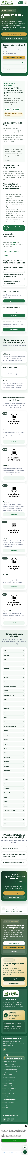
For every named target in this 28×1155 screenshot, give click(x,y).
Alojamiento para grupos (10, 1069)
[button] (26, 1126)
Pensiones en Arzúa (9, 1083)
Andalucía (14, 244)
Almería (13, 242)
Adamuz (6, 502)
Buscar (20, 2)
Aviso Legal (23, 1152)
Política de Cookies (7, 1152)
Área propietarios (14, 983)
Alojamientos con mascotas (11, 1071)
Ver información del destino (14, 38)
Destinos (8, 911)
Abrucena (6, 466)
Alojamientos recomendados (15, 947)
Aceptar (14, 1140)
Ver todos (14, 951)
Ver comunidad (14, 329)
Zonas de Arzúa (8, 1074)
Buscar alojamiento (14, 943)
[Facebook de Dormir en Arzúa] (4, 1119)
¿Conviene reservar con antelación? (13, 862)
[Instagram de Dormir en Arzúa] (8, 1119)
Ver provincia (14, 315)
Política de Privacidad (15, 1152)
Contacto (6, 1107)
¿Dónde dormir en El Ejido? (11, 848)
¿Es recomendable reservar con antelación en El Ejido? (13, 275)
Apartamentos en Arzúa (10, 1088)
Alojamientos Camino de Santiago (12, 1066)
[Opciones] (25, 1152)
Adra (5, 251)
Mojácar (6, 255)
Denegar (14, 1145)
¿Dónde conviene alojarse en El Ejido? (13, 268)
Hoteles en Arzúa (8, 1086)
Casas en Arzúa (7, 1091)
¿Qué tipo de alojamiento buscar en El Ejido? (12, 282)
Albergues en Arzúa (9, 1080)
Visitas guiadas (7, 1096)
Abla (4, 429)
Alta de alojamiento (14, 979)
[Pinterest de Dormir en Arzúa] (12, 1119)
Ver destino (14, 441)
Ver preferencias (14, 1149)
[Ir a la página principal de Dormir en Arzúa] (7, 3)
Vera (10, 251)
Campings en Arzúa (9, 1093)
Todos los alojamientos (10, 1061)
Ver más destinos (14, 897)
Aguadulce (7, 610)
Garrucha (16, 251)
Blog (5, 1110)
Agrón (5, 574)
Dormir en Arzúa (15, 909)
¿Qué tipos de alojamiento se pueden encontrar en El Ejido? (14, 855)
